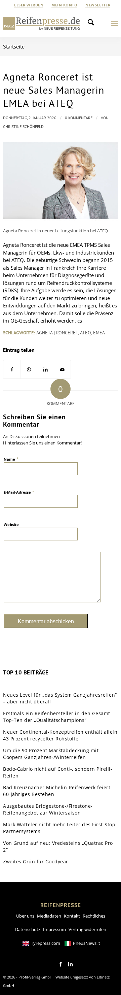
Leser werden (28, 4)
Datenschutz (27, 929)
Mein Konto (64, 4)
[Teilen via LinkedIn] (45, 369)
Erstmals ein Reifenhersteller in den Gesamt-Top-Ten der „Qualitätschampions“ (57, 716)
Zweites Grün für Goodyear (35, 861)
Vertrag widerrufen (87, 929)
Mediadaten (49, 916)
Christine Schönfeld (23, 126)
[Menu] (114, 23)
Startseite (14, 46)
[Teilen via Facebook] (11, 369)
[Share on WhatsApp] (29, 369)
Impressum (54, 929)
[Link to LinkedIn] (71, 964)
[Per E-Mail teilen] (62, 369)
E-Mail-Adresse (19, 492)
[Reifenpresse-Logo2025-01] (41, 23)
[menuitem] (29, 5)
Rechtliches (94, 916)
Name (11, 459)
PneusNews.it (86, 943)
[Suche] (93, 23)
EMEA (99, 333)
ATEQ (85, 333)
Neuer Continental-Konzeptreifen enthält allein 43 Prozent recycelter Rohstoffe (60, 735)
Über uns (25, 916)
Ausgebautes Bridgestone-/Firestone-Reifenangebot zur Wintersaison (48, 809)
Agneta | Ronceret (57, 333)
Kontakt (72, 916)
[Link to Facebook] (60, 964)
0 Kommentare (78, 117)
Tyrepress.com (45, 943)
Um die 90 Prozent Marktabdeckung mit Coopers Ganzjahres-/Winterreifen (50, 753)
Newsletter (97, 4)
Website (11, 524)
